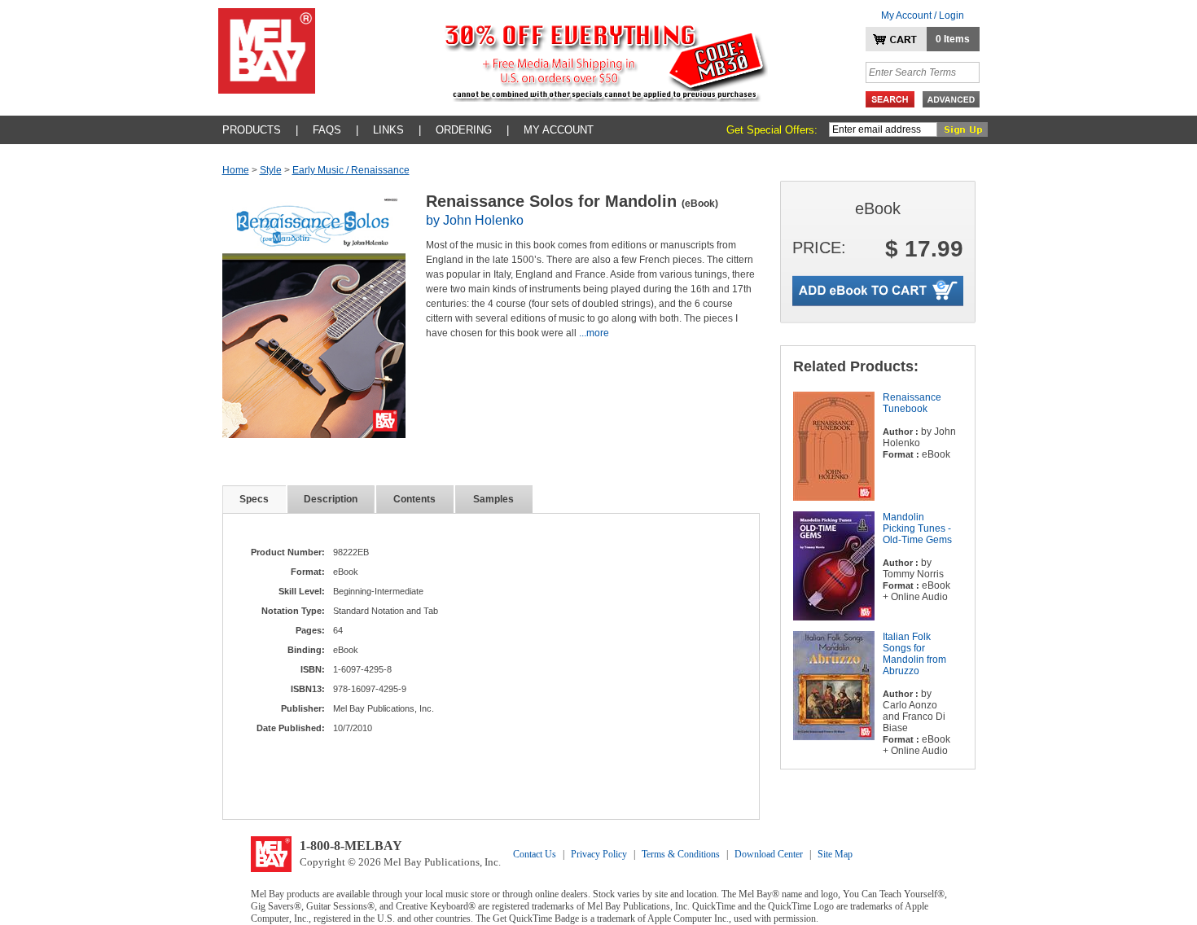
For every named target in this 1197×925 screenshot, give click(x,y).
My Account (559, 130)
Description (330, 499)
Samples (493, 499)
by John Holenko (475, 220)
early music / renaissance (351, 170)
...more (594, 333)
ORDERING (464, 130)
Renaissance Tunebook (912, 403)
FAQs (327, 130)
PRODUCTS (251, 130)
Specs (254, 499)
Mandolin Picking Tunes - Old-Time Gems (917, 528)
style (271, 170)
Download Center (768, 854)
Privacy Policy (599, 854)
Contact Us (534, 854)
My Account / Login (922, 15)
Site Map (835, 854)
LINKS (388, 130)
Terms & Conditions (681, 854)
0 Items (953, 39)
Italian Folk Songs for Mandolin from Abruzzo (914, 654)
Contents (414, 499)
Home (235, 170)
